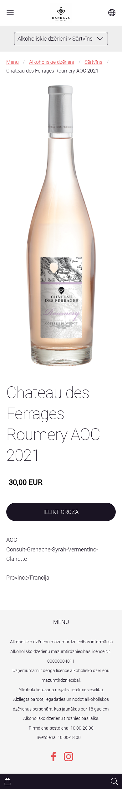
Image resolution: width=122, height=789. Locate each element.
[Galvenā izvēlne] (10, 12)
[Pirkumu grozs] (7, 781)
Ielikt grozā (61, 512)
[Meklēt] (114, 781)
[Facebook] (53, 757)
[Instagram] (68, 757)
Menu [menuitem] (61, 622)
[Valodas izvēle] (111, 12)
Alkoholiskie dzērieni (51, 62)
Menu (12, 62)
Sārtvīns (93, 62)
